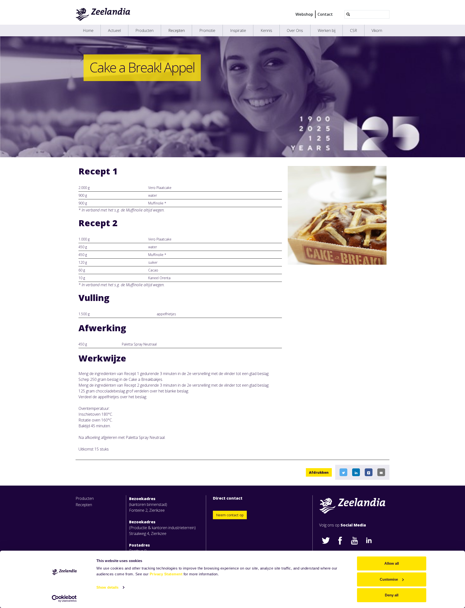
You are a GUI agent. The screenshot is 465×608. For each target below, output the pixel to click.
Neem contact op (230, 515)
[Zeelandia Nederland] (103, 14)
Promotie (207, 30)
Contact (325, 14)
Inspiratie (238, 30)
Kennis (266, 30)
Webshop (304, 14)
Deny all (391, 595)
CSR (353, 30)
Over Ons (295, 30)
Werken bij (326, 30)
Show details (107, 587)
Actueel (114, 30)
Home (88, 30)
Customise (389, 579)
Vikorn (377, 30)
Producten (144, 30)
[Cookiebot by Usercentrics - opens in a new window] (64, 598)
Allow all (391, 563)
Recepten (176, 30)
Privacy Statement (166, 574)
